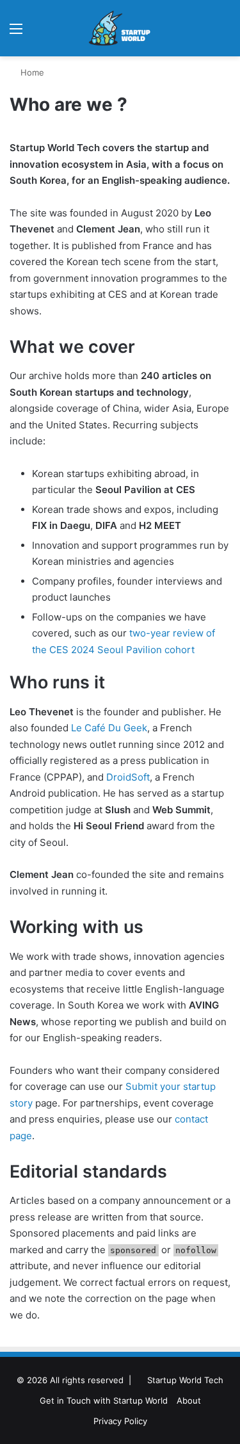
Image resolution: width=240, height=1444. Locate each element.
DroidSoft (128, 777)
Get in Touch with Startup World (104, 1400)
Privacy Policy (120, 1421)
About (189, 1400)
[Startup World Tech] (120, 28)
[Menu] (16, 33)
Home (31, 72)
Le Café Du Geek (109, 728)
